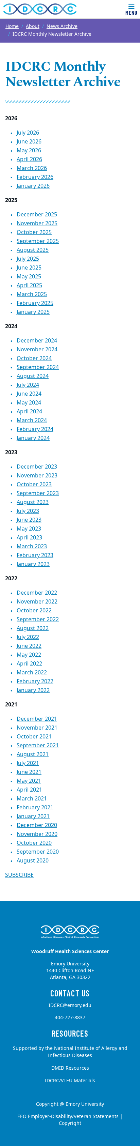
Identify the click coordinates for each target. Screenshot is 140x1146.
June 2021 (29, 772)
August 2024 (33, 376)
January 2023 (33, 564)
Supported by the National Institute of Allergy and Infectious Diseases (70, 1052)
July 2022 (28, 637)
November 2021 (37, 728)
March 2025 (32, 294)
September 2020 (38, 852)
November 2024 (37, 350)
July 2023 (28, 511)
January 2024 (33, 438)
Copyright (70, 1123)
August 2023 (33, 502)
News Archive (62, 26)
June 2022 (29, 646)
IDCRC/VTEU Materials (70, 1080)
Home (12, 26)
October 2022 (34, 611)
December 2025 (37, 215)
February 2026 (35, 177)
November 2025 (37, 223)
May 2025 (29, 277)
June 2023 (29, 520)
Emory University (85, 1104)
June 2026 (29, 142)
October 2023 (34, 484)
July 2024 (28, 385)
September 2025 (38, 241)
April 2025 (29, 285)
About (32, 26)
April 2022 (29, 664)
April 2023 (29, 538)
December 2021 (37, 719)
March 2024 (32, 420)
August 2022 (33, 628)
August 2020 (33, 861)
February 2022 (35, 681)
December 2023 (37, 467)
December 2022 (37, 593)
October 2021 (34, 737)
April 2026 (29, 159)
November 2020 (37, 834)
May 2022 (29, 655)
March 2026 (32, 168)
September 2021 (38, 746)
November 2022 (37, 602)
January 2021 (33, 816)
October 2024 (34, 358)
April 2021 (29, 790)
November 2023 (37, 476)
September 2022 (38, 619)
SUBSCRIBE (19, 875)
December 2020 (37, 825)
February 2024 (35, 429)
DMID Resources (70, 1068)
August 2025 (33, 250)
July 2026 (28, 133)
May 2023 (29, 529)
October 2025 (34, 232)
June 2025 (29, 268)
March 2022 (32, 673)
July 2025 (28, 259)
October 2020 (34, 843)
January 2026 (33, 186)
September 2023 (38, 493)
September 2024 (38, 367)
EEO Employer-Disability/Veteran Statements (68, 1116)
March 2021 (32, 799)
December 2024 (37, 341)
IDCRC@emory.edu (70, 1005)
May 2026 (29, 151)
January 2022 (33, 690)
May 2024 (29, 403)
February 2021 (35, 808)
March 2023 (32, 547)
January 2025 (33, 312)
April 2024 (29, 412)
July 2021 (28, 763)
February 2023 (35, 555)
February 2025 (35, 303)
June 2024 (29, 394)
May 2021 (29, 781)
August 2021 (33, 754)
